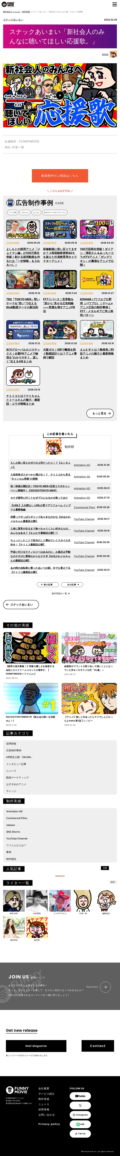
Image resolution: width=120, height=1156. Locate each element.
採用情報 (11, 743)
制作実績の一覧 (59, 593)
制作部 (105, 54)
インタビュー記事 (16, 764)
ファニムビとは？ (16, 845)
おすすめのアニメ (16, 784)
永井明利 (37, 913)
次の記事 (71, 584)
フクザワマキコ (60, 913)
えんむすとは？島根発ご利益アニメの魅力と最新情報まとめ (97, 353)
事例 (8, 852)
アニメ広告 (13, 212)
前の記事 (48, 584)
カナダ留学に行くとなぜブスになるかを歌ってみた (39, 497)
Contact (98, 1046)
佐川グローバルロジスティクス (55, 212)
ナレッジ (11, 791)
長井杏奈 (14, 940)
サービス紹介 (46, 1094)
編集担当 (106, 913)
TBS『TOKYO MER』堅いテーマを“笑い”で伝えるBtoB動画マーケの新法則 (23, 303)
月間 (105, 868)
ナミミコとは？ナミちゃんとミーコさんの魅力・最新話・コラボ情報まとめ (23, 399)
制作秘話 (11, 858)
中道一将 (83, 913)
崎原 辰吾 (14, 913)
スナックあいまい (13, 19)
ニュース (11, 770)
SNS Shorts (13, 831)
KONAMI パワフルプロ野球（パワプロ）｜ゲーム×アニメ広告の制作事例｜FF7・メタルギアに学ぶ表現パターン (96, 307)
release (10, 825)
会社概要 (43, 1088)
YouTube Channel (84, 519)
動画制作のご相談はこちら (60, 175)
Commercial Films (84, 507)
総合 (113, 882)
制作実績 (43, 1099)
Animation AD (82, 465)
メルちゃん (25, 212)
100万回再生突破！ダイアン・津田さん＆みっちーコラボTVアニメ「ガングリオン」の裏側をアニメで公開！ (97, 257)
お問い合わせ (46, 1115)
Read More (92, 987)
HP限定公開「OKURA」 (19, 757)
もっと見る (99, 413)
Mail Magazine (36, 1046)
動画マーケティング (17, 777)
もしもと (36, 212)
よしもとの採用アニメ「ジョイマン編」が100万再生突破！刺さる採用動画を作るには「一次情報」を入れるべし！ (23, 257)
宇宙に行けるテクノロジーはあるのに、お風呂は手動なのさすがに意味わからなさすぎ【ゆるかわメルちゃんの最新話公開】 (40, 556)
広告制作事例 (12, 242)
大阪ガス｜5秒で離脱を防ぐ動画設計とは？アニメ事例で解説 (60, 353)
